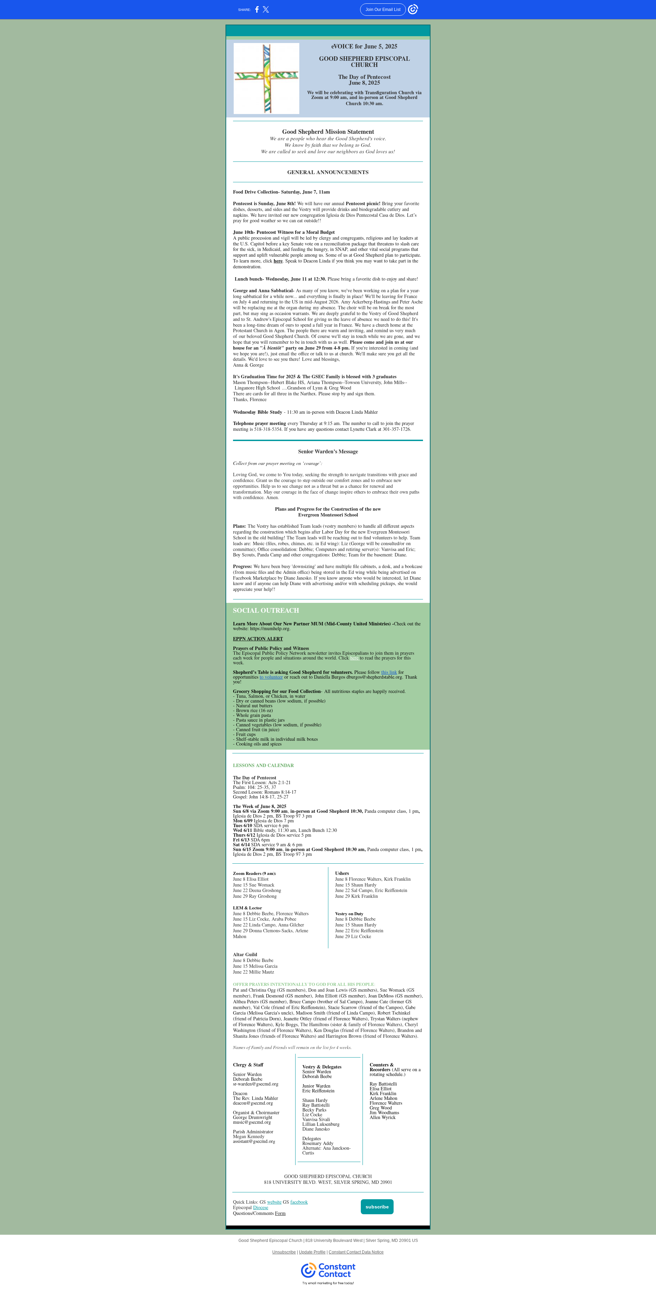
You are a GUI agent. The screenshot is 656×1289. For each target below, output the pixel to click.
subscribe (377, 1206)
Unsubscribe (284, 1252)
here (278, 260)
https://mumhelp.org (269, 628)
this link (389, 672)
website (274, 1202)
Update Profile (312, 1252)
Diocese (260, 1207)
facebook (299, 1202)
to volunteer (271, 677)
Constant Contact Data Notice (356, 1252)
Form (280, 1213)
